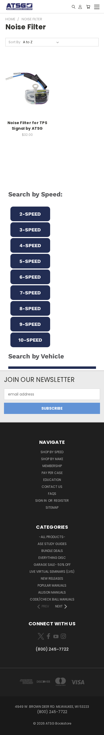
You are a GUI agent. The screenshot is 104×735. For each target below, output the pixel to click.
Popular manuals (52, 585)
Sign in (41, 500)
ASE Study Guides (52, 544)
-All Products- (52, 537)
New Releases (52, 578)
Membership (52, 466)
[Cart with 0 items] (88, 6)
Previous (8, 730)
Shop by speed (52, 452)
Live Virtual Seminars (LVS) (52, 571)
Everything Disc (52, 557)
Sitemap (52, 507)
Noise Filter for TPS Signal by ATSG (27, 125)
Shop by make (52, 459)
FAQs (52, 493)
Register (61, 500)
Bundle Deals (52, 550)
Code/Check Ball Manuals (52, 599)
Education (52, 479)
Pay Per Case (52, 473)
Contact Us (52, 486)
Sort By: (15, 42)
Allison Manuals (52, 592)
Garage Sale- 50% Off (52, 564)
